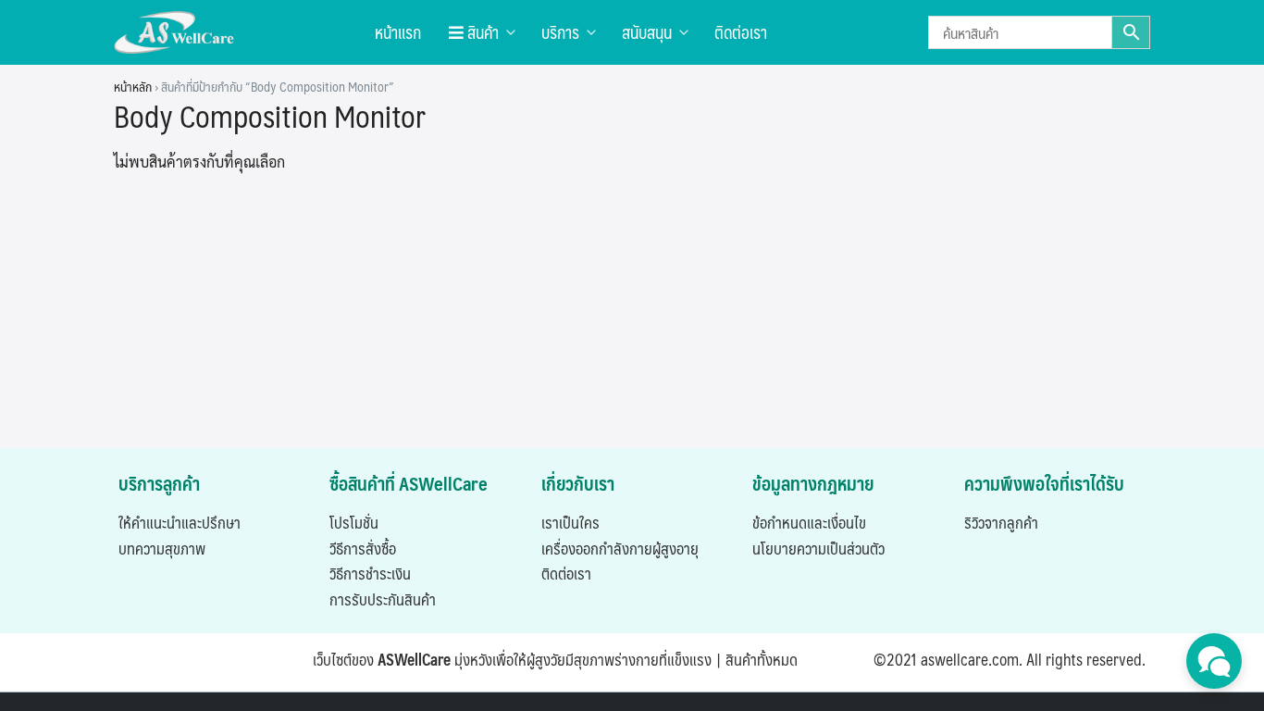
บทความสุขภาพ (161, 548)
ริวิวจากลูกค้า (1001, 522)
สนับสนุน (647, 32)
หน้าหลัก (133, 86)
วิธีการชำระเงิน (370, 573)
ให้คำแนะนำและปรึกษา (179, 522)
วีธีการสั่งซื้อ (362, 548)
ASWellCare (414, 659)
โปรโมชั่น (353, 522)
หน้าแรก (398, 32)
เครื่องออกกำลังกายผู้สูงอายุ (620, 548)
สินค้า (481, 32)
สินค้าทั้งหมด (761, 659)
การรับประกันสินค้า (382, 599)
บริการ (560, 32)
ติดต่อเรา (740, 32)
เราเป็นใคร (570, 522)
